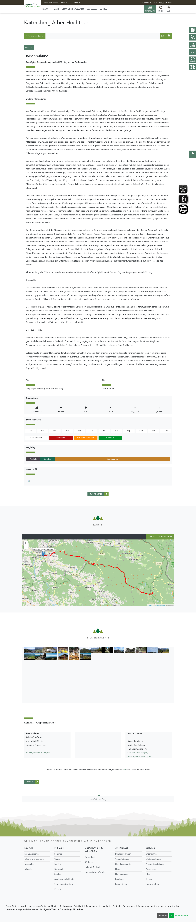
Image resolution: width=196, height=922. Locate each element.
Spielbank (58, 874)
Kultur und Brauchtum (34, 859)
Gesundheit (90, 857)
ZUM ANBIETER (96, 494)
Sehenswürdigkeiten (63, 884)
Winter (57, 859)
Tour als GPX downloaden (160, 536)
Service (103, 9)
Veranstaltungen (122, 859)
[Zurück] (106, 494)
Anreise (149, 879)
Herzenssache (121, 874)
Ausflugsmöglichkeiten (64, 879)
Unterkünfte (151, 854)
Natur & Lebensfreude (95, 872)
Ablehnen (162, 916)
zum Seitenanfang (98, 799)
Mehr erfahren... (182, 916)
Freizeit (55, 9)
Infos (148, 874)
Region (46, 9)
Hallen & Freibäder (93, 867)
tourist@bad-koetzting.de (38, 752)
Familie (57, 864)
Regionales (29, 864)
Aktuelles (92, 9)
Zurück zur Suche (35, 36)
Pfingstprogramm (123, 854)
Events (57, 889)
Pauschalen (151, 869)
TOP (193, 155)
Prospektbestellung (155, 864)
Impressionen (121, 884)
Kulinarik (28, 869)
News (117, 869)
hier (124, 769)
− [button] (26, 547)
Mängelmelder (152, 884)
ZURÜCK (29, 782)
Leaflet (150, 605)
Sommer (58, 854)
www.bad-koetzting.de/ (137, 752)
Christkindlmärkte (123, 864)
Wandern (29, 47)
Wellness (89, 862)
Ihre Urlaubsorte (31, 854)
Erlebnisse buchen (154, 859)
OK (171, 916)
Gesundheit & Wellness (73, 9)
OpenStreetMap (160, 605)
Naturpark (58, 869)
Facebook (119, 879)
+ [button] (26, 543)
